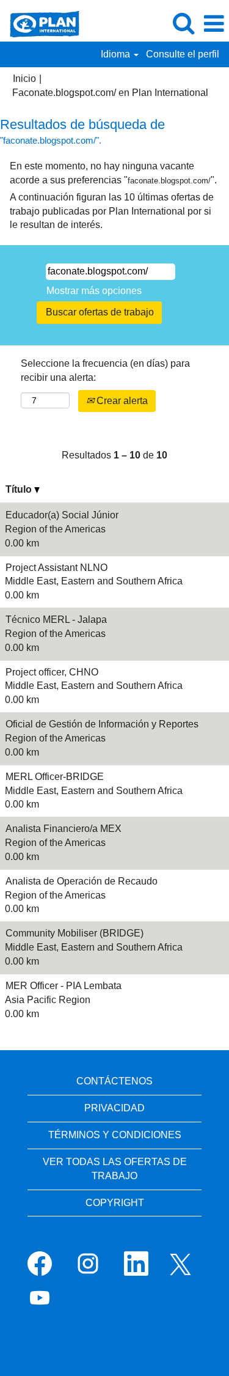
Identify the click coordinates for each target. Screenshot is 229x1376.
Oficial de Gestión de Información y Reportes (101, 724)
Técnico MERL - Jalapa (56, 619)
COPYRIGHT (114, 1203)
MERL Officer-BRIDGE (54, 776)
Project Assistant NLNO (56, 567)
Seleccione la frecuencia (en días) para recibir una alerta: (105, 370)
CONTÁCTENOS (114, 1081)
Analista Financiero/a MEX (63, 828)
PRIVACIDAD (114, 1108)
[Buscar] (183, 23)
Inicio (24, 78)
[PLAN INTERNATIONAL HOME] (40, 23)
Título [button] (19, 489)
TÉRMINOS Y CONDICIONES (114, 1135)
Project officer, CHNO (51, 672)
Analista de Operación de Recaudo (81, 881)
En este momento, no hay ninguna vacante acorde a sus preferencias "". (113, 173)
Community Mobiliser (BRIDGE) (74, 933)
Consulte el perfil (182, 54)
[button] (213, 24)
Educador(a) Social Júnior (61, 515)
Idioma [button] (117, 54)
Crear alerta (121, 401)
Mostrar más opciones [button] (94, 290)
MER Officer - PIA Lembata (63, 985)
